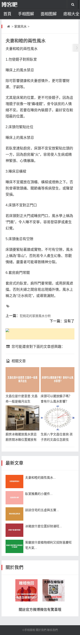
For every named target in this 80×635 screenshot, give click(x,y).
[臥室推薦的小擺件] (14, 497)
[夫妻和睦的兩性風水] (14, 481)
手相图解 (26, 14)
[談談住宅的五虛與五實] (14, 514)
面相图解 (49, 14)
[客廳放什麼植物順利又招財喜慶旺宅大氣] (14, 546)
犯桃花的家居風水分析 (35, 316)
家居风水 (20, 26)
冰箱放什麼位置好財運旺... (43, 526)
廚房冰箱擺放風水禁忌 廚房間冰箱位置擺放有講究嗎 (21, 439)
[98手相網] (16, 4)
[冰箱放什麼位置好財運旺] (14, 530)
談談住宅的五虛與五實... (42, 510)
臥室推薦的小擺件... (39, 494)
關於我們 (41, 630)
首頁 (7, 14)
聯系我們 (52, 630)
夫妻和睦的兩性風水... (40, 477)
